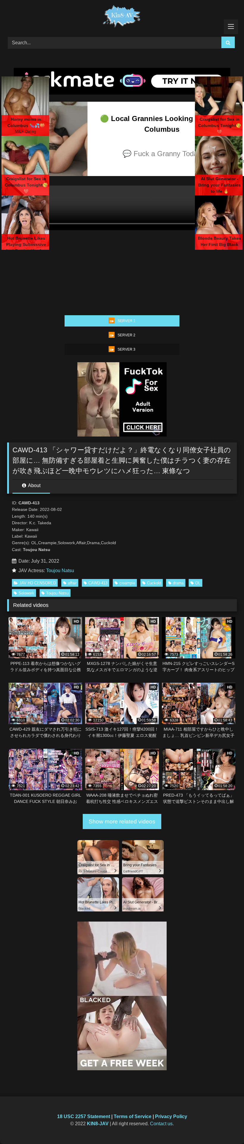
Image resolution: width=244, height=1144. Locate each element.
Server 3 (126, 349)
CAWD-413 (97, 583)
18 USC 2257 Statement (83, 1116)
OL (197, 583)
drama (178, 583)
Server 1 (126, 321)
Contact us (161, 1123)
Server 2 (126, 335)
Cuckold (154, 583)
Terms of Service (132, 1116)
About (33, 485)
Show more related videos (122, 821)
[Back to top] (225, 1126)
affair (72, 583)
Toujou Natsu (60, 570)
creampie (127, 583)
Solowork (26, 593)
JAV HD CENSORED (37, 583)
